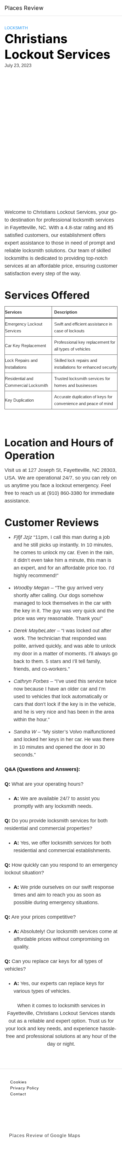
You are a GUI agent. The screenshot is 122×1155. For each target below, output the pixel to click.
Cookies (18, 1082)
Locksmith (16, 28)
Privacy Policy (24, 1088)
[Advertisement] (61, 137)
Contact (18, 1094)
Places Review (24, 8)
